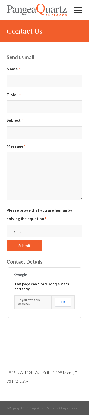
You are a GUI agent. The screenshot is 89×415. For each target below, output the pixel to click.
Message (16, 146)
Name (13, 68)
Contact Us (24, 31)
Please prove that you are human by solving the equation (39, 214)
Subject (15, 120)
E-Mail (14, 94)
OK (63, 302)
